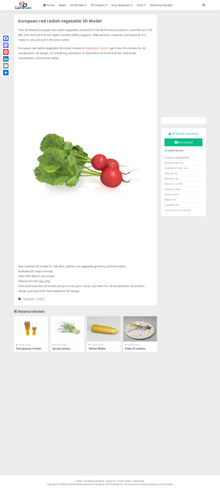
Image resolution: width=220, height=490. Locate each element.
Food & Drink (24, 344)
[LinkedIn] (5, 58)
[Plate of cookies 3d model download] (140, 329)
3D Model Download (94, 481)
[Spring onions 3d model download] (67, 329)
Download (186, 142)
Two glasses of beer (29, 348)
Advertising (138, 481)
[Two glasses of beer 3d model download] (31, 329)
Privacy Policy (124, 481)
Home (50, 5)
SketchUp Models (161, 5)
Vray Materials (120, 5)
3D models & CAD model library (107, 484)
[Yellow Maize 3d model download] (104, 329)
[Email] (5, 65)
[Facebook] (5, 38)
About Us (111, 481)
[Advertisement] (85, 88)
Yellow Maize (97, 348)
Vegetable (91, 48)
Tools (140, 5)
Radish (104, 48)
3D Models (77, 5)
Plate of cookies (135, 348)
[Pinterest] (5, 52)
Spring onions (61, 348)
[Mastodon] (5, 45)
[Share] (5, 72)
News (62, 5)
